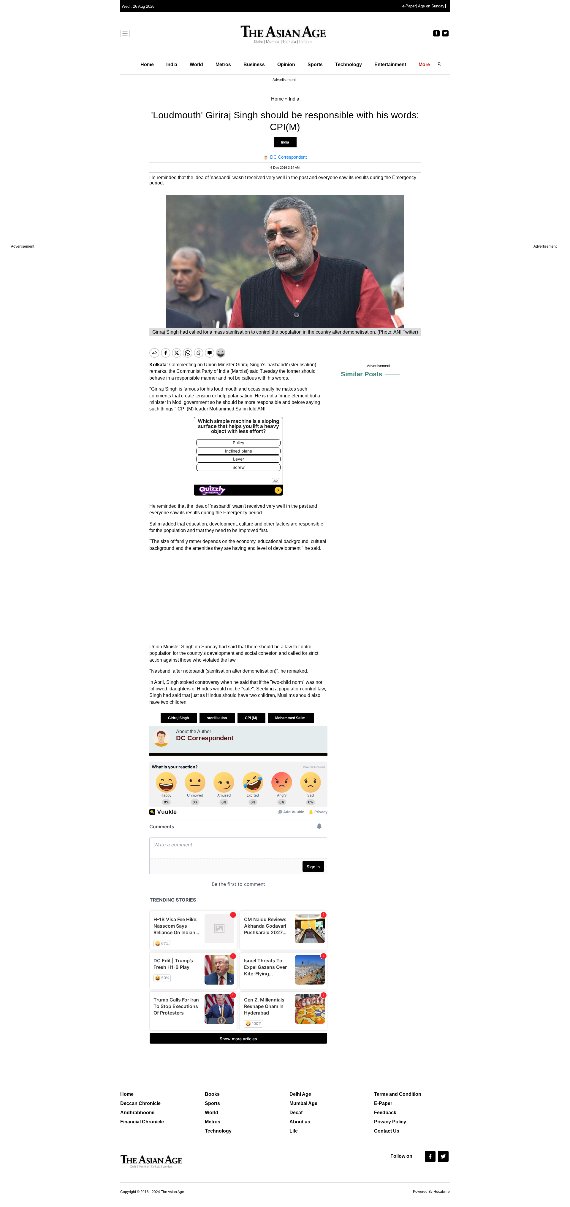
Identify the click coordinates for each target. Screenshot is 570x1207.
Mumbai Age (303, 1103)
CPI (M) (251, 718)
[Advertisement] (238, 597)
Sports (315, 64)
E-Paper (383, 1103)
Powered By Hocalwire (431, 1192)
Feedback (385, 1112)
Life (293, 1130)
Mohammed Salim (290, 718)
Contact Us (386, 1130)
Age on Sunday (431, 6)
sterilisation (217, 718)
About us (299, 1121)
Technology (348, 64)
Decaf (296, 1112)
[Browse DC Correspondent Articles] (161, 738)
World (196, 64)
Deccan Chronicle (140, 1103)
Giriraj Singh (179, 718)
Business (254, 64)
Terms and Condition (397, 1094)
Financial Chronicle (142, 1121)
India (171, 64)
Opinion (286, 64)
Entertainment (390, 64)
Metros (223, 64)
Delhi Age (300, 1094)
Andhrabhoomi (137, 1112)
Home (147, 64)
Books (212, 1094)
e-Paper (409, 6)
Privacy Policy (390, 1121)
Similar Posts (361, 374)
